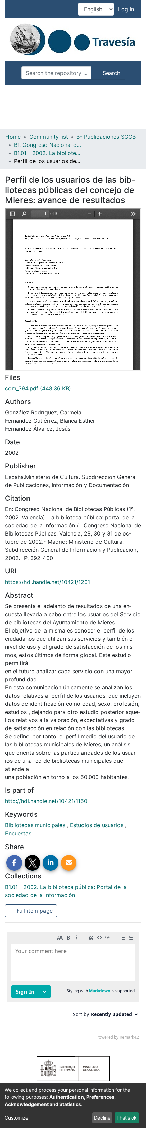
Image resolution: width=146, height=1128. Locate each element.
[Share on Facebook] (14, 863)
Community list (48, 136)
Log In (126, 9)
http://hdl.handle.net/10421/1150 (46, 801)
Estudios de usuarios (97, 825)
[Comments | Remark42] (73, 987)
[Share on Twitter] (32, 863)
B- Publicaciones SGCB (106, 136)
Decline (102, 1118)
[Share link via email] (69, 863)
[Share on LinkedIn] (50, 863)
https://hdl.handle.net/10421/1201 (47, 582)
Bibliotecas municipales (36, 825)
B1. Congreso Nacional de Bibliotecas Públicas (48, 144)
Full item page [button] (34, 910)
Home (13, 136)
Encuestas (18, 833)
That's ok (126, 1118)
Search (110, 73)
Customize (16, 1118)
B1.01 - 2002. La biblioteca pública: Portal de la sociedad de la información (48, 153)
